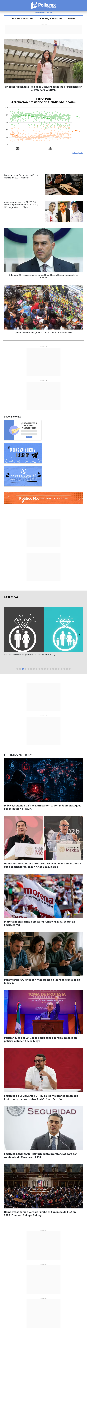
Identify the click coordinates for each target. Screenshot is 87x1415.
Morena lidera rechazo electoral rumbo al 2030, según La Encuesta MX (39, 923)
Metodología (77, 153)
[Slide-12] (50, 669)
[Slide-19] (69, 669)
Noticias (71, 18)
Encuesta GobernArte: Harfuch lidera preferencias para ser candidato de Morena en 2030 (40, 1155)
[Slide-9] (42, 669)
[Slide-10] (45, 669)
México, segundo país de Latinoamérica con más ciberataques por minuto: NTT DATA (42, 807)
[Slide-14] (56, 669)
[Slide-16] (61, 669)
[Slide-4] (28, 669)
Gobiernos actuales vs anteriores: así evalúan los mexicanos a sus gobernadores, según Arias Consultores (42, 865)
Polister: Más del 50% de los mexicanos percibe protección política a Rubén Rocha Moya (40, 1039)
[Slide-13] (53, 669)
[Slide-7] (36, 669)
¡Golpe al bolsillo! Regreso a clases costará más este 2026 (43, 332)
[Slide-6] (34, 669)
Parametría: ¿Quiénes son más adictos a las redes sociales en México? (42, 981)
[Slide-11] (47, 669)
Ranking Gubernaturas (51, 18)
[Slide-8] (39, 669)
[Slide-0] (17, 669)
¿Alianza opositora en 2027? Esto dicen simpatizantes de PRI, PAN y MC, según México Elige (21, 204)
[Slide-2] (23, 669)
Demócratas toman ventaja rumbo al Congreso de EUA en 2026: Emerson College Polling (40, 1213)
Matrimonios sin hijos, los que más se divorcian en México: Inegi (30, 655)
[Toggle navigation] (5, 5)
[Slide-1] (20, 669)
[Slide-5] (31, 669)
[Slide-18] (67, 669)
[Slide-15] (58, 669)
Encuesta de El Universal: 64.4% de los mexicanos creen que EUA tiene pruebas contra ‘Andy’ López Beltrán (41, 1097)
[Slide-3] (25, 669)
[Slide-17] (64, 669)
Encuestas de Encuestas (24, 18)
